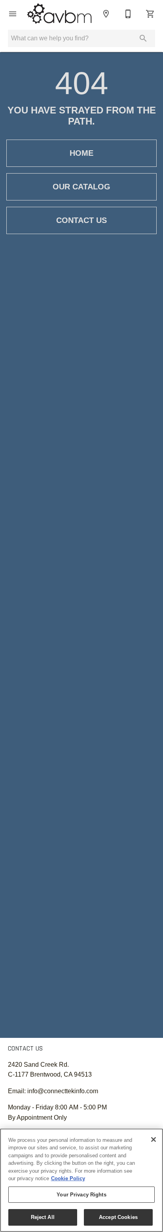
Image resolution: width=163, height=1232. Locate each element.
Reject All (43, 1217)
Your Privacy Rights (81, 1195)
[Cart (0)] (150, 13)
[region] (81, 1180)
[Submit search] (143, 38)
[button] (12, 13)
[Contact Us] (128, 13)
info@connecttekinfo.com (62, 1091)
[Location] (106, 13)
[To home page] (59, 14)
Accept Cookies (118, 1217)
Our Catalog (81, 186)
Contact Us (81, 220)
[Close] (153, 1139)
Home (81, 153)
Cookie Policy (68, 1178)
